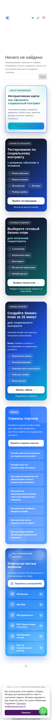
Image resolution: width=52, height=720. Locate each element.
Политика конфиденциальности (15, 705)
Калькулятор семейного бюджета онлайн (23, 509)
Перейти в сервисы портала (25, 443)
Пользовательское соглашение (26, 718)
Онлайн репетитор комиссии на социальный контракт (25, 454)
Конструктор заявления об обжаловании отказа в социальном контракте (24, 479)
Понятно (26, 712)
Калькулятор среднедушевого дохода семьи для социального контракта (23, 495)
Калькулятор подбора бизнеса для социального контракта (24, 535)
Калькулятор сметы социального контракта (23, 521)
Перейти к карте (24, 126)
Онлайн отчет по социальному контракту (23, 466)
